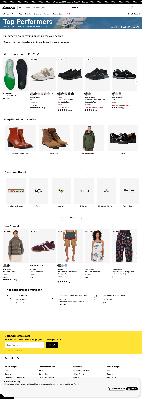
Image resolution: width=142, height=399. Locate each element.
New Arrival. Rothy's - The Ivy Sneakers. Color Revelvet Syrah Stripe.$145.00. (43, 253)
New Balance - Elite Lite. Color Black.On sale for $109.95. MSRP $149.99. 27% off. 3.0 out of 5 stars (124, 83)
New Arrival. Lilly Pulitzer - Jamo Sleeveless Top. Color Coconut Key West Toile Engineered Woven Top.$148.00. (97, 253)
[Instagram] (6, 358)
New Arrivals (111, 377)
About (7, 371)
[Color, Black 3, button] (8, 265)
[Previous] (61, 165)
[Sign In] (132, 8)
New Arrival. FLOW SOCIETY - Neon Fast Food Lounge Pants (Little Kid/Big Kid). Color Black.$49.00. (124, 253)
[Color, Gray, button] (65, 93)
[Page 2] (73, 217)
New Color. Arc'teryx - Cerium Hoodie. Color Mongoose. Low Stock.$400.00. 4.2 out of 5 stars (16, 255)
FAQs (41, 371)
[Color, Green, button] (62, 265)
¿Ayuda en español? (46, 377)
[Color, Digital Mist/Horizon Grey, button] (42, 93)
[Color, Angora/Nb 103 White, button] (48, 93)
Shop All (136, 27)
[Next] (137, 82)
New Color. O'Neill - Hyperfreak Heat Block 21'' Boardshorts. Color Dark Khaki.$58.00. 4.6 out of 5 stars (70, 256)
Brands (109, 371)
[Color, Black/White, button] (72, 93)
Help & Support (134, 14)
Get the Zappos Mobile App (15, 377)
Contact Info (43, 374)
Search (75, 7)
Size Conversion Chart (81, 371)
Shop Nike (114, 27)
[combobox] (43, 8)
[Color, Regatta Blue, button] (65, 265)
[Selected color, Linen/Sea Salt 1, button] (32, 93)
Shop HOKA (125, 27)
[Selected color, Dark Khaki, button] (59, 265)
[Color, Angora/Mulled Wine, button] (45, 93)
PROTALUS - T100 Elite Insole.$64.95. (16, 78)
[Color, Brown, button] (62, 93)
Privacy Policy (73, 384)
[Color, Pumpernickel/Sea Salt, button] (35, 93)
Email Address (12, 345)
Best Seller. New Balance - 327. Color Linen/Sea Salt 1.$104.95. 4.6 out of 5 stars (43, 83)
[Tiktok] (12, 358)
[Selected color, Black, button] (113, 93)
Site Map (76, 377)
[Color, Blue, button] (69, 93)
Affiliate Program (79, 374)
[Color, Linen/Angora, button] (38, 93)
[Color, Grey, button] (120, 93)
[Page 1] (71, 217)
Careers (8, 374)
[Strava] (18, 358)
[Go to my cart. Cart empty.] (137, 8)
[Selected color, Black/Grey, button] (59, 93)
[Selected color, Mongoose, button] (5, 265)
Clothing (110, 374)
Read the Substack (81, 2)
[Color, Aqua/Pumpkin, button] (89, 93)
